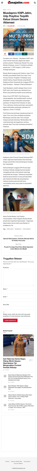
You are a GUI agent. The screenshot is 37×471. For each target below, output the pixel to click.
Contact (7, 461)
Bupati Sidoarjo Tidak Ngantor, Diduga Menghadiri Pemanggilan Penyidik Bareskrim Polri (20, 387)
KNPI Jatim (10, 229)
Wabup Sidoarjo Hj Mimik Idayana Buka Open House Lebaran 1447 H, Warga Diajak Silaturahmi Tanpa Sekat (20, 396)
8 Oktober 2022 (21, 26)
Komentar (6, 267)
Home (4, 9)
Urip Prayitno (26, 229)
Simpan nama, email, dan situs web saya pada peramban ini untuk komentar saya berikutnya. (16, 315)
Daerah (9, 9)
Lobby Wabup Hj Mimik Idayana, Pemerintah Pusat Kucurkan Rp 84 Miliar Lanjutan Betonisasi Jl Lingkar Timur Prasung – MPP (21, 405)
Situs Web (6, 304)
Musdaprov (18, 229)
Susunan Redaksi (18, 463)
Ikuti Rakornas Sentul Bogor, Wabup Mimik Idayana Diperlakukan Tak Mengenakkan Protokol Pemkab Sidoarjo (14, 363)
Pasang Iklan (27, 461)
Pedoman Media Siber (16, 461)
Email (5, 297)
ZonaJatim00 (11, 26)
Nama (5, 289)
